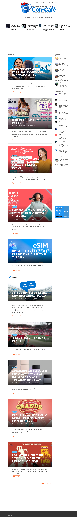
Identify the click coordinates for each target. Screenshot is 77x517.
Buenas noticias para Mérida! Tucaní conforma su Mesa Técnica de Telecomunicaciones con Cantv (61, 78)
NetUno (14, 116)
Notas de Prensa (25, 170)
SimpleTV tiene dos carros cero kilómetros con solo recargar (29, 294)
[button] (9, 22)
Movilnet (14, 155)
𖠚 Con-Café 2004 (48, 17)
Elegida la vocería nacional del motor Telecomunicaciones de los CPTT (64, 71)
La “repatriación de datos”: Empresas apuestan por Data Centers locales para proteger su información (61, 85)
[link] (62, 212)
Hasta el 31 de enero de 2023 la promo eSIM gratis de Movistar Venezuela (29, 254)
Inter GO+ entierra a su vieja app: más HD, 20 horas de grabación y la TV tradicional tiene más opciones (64, 106)
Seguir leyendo (17, 91)
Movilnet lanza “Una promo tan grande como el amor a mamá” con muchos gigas (29, 418)
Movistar (14, 65)
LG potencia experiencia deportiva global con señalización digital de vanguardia (64, 65)
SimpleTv (14, 289)
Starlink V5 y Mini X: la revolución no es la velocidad (63, 100)
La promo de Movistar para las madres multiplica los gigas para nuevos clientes (29, 71)
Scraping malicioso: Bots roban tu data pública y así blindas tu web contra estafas (65, 27)
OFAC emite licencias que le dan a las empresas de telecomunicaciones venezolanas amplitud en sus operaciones (32, 27)
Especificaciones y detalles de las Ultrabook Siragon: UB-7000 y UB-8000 (64, 112)
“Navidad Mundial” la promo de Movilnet (29, 339)
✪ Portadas (27, 17)
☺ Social (41, 17)
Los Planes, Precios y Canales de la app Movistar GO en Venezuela (63, 130)
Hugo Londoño (24, 77)
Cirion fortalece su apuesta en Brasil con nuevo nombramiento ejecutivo (63, 59)
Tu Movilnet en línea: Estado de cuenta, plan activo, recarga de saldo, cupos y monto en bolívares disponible (64, 137)
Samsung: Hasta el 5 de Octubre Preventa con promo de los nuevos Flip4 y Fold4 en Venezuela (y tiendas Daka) (29, 375)
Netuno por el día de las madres (25, 121)
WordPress (27, 513)
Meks (19, 513)
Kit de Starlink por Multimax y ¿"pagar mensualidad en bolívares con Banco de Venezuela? (63, 144)
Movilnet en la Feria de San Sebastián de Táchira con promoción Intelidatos (27, 458)
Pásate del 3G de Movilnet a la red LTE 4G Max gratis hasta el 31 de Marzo (29, 213)
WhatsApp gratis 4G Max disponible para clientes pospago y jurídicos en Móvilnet (26, 163)
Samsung (14, 367)
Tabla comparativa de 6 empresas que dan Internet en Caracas (63, 118)
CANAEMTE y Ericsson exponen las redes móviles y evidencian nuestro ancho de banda (64, 150)
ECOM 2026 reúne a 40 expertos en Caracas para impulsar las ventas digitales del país (64, 95)
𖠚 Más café (34, 17)
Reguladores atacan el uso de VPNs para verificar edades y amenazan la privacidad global (16, 27)
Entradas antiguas (46, 483)
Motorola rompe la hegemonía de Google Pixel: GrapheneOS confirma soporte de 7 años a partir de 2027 (63, 124)
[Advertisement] (38, 45)
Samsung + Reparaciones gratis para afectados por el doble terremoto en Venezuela (48, 27)
